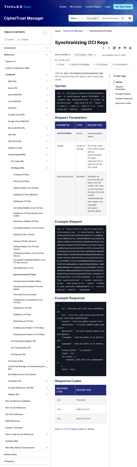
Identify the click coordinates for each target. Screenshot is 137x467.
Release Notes (10, 454)
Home (57, 31)
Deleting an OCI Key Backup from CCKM (28, 214)
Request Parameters (121, 88)
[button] (98, 18)
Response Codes (123, 103)
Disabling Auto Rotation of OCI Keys (29, 334)
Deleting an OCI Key (22, 201)
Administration (10, 48)
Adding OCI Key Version (24, 234)
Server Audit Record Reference (19, 434)
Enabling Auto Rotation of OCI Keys (28, 328)
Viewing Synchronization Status (27, 281)
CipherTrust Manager (73, 31)
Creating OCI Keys (21, 174)
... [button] (86, 31)
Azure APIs (13, 88)
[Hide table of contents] (45, 32)
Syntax (119, 82)
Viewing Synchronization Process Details (28, 287)
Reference (9, 55)
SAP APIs (12, 134)
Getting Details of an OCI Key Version (26, 247)
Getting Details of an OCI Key (26, 188)
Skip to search (32, 3)
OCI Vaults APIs (17, 161)
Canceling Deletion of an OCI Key (28, 208)
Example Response (124, 98)
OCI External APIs (15, 361)
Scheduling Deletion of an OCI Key (28, 228)
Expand (10, 39)
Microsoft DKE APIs (16, 128)
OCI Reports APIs (18, 354)
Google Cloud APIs (16, 114)
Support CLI (10, 61)
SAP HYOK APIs (15, 141)
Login (108, 6)
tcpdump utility (11, 441)
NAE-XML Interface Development (20, 447)
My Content (76, 6)
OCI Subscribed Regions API (23, 341)
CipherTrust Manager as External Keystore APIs (26, 367)
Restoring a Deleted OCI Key (26, 221)
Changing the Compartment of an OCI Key (28, 301)
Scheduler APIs (14, 381)
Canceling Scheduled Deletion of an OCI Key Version (29, 261)
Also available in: (63, 54)
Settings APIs (13, 394)
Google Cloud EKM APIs (18, 121)
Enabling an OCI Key (22, 314)
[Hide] (109, 76)
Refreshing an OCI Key (23, 321)
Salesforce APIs (15, 148)
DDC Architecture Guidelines (17, 401)
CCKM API (10, 75)
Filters (74, 18)
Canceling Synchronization (25, 294)
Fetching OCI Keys (21, 181)
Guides (62, 6)
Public (61, 64)
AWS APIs (12, 81)
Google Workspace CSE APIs (21, 388)
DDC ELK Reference (14, 414)
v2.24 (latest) (102, 64)
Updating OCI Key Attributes (25, 194)
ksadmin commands (14, 428)
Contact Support (93, 6)
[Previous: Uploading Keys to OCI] (103, 47)
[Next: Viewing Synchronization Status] (109, 47)
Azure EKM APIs (15, 95)
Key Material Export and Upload (22, 374)
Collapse (24, 39)
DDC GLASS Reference (15, 408)
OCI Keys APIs (17, 168)
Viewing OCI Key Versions (24, 241)
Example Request (123, 94)
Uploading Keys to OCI (23, 268)
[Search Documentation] (129, 18)
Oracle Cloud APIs (16, 154)
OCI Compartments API (21, 348)
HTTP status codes (73, 429)
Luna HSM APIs (14, 101)
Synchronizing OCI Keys (24, 274)
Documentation (121, 64)
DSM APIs (12, 108)
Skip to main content (11, 3)
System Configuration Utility (17, 68)
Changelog (9, 461)
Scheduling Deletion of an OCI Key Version (28, 254)
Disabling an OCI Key (22, 308)
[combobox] (85, 55)
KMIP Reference (12, 421)
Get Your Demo (123, 6)
